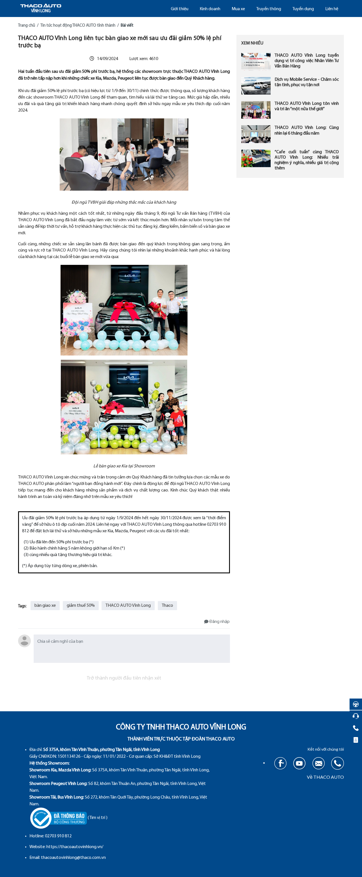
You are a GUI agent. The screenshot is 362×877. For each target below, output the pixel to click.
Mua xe (238, 9)
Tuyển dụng (303, 9)
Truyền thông (268, 9)
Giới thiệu (179, 9)
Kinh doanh (210, 9)
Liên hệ (331, 9)
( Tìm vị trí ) (97, 818)
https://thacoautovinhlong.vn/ (74, 847)
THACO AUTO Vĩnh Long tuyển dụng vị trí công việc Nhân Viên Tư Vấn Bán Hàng (307, 61)
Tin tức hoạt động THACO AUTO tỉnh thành (77, 26)
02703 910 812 (58, 836)
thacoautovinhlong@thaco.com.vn (73, 857)
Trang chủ (26, 26)
